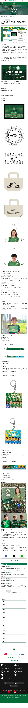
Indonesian (18, 691)
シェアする (6, 557)
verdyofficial (6, 665)
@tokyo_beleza (19, 668)
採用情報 (24, 695)
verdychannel (19, 665)
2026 (4, 601)
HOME (2, 16)
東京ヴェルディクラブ (10, 683)
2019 (4, 620)
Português (23, 690)
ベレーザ (8, 19)
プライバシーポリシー (18, 695)
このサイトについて (11, 695)
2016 (4, 628)
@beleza (18, 674)
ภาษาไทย (11, 691)
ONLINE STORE (15, 685)
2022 (4, 612)
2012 (4, 638)
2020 (4, 617)
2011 (4, 641)
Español (17, 690)
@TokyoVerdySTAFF (7, 668)
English (11, 690)
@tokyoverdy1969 (7, 678)
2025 (4, 604)
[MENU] (26, 3)
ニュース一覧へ (13, 560)
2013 (4, 636)
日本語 (6, 690)
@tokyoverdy (6, 674)
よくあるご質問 (4, 695)
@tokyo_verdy (6, 671)
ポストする (14, 557)
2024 (4, 607)
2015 (4, 630)
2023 (4, 609)
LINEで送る (22, 557)
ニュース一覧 (6, 16)
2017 (4, 625)
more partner (13, 660)
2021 (4, 615)
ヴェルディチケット (20, 683)
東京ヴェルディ (1, 3)
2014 (4, 633)
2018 (4, 622)
